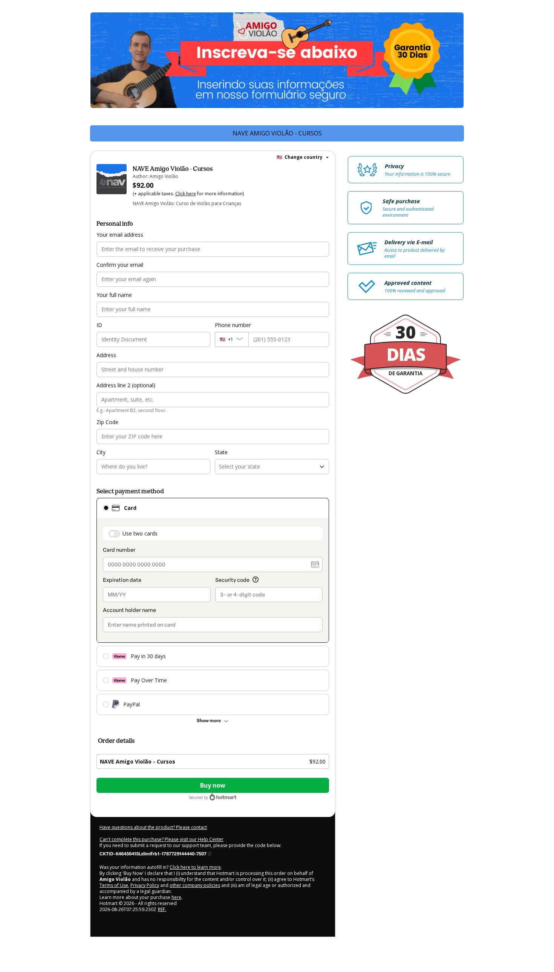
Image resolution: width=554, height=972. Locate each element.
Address (106, 355)
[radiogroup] (212, 606)
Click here (185, 193)
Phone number (233, 325)
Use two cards (140, 533)
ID (99, 325)
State (221, 452)
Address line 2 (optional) (125, 385)
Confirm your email (119, 264)
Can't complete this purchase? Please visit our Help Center (161, 839)
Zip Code (107, 422)
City (101, 452)
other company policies (195, 885)
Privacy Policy (144, 885)
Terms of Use (113, 885)
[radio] (106, 508)
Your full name (114, 294)
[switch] (114, 534)
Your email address (119, 234)
